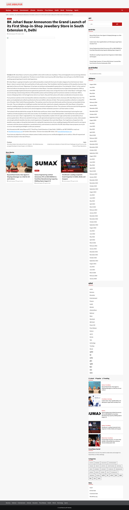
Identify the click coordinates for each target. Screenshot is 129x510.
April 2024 (92, 168)
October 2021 (93, 257)
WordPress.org (93, 496)
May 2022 (92, 236)
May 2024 (92, 165)
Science (91, 331)
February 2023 (93, 210)
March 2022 (93, 242)
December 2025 (94, 108)
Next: (66, 144)
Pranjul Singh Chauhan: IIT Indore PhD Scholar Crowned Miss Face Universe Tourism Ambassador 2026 (105, 62)
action (91, 289)
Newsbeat (92, 319)
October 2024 (93, 150)
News (91, 316)
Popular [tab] (98, 378)
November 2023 (94, 183)
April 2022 (92, 239)
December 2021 (94, 251)
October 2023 (93, 186)
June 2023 (92, 198)
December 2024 (94, 144)
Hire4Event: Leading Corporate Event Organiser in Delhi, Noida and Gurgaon (73, 177)
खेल (90, 355)
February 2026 (93, 102)
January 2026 (93, 105)
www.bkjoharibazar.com (65, 131)
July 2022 (92, 230)
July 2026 (92, 87)
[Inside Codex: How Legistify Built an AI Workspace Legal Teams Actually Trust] (95, 400)
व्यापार (91, 370)
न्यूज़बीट (91, 364)
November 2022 (94, 219)
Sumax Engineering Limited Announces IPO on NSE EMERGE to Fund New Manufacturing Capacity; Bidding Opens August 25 (46, 178)
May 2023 (92, 201)
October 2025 (93, 114)
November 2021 (94, 254)
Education (40, 10)
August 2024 (93, 156)
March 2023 (93, 207)
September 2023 (94, 189)
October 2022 (93, 222)
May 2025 (92, 129)
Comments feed (94, 493)
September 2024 (94, 153)
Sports (76, 10)
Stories (91, 337)
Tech (91, 340)
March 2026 (93, 99)
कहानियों (91, 352)
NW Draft (92, 322)
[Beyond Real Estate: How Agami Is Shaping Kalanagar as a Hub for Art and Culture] (19, 164)
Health (57, 10)
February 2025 (93, 138)
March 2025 (93, 135)
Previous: (25, 144)
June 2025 (92, 126)
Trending (92, 346)
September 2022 (94, 225)
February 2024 (93, 174)
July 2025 (92, 123)
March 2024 (93, 171)
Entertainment (24, 10)
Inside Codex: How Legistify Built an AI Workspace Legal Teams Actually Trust (106, 42)
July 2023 (92, 195)
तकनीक (91, 358)
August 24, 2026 (20, 181)
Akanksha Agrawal (11, 33)
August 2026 (93, 84)
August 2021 (93, 263)
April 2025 (92, 132)
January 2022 (93, 248)
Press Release (49, 10)
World (62, 10)
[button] (122, 10)
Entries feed (93, 490)
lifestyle (92, 307)
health (91, 304)
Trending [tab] (106, 378)
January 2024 (93, 177)
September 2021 (94, 260)
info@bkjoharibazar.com (15, 131)
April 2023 (92, 204)
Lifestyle (32, 10)
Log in (91, 487)
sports (91, 334)
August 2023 (93, 192)
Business (8, 10)
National (15, 10)
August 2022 (93, 228)
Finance (92, 301)
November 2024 (94, 147)
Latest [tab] (92, 378)
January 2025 (93, 141)
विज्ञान (91, 367)
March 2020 (93, 272)
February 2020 (93, 275)
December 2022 (94, 216)
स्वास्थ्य (91, 373)
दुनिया (91, 361)
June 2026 (92, 90)
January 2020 (93, 278)
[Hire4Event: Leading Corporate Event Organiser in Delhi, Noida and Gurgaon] (74, 164)
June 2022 (92, 233)
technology (92, 343)
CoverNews (61, 507)
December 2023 (94, 180)
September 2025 (94, 117)
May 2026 (92, 93)
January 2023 (93, 213)
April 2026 (92, 96)
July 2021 (92, 266)
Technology (69, 10)
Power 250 (92, 325)
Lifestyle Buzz (93, 310)
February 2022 (93, 245)
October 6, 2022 (20, 33)
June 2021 (92, 269)
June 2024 (92, 162)
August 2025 (93, 120)
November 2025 (94, 111)
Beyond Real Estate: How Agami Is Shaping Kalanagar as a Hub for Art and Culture (18, 177)
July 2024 (92, 159)
